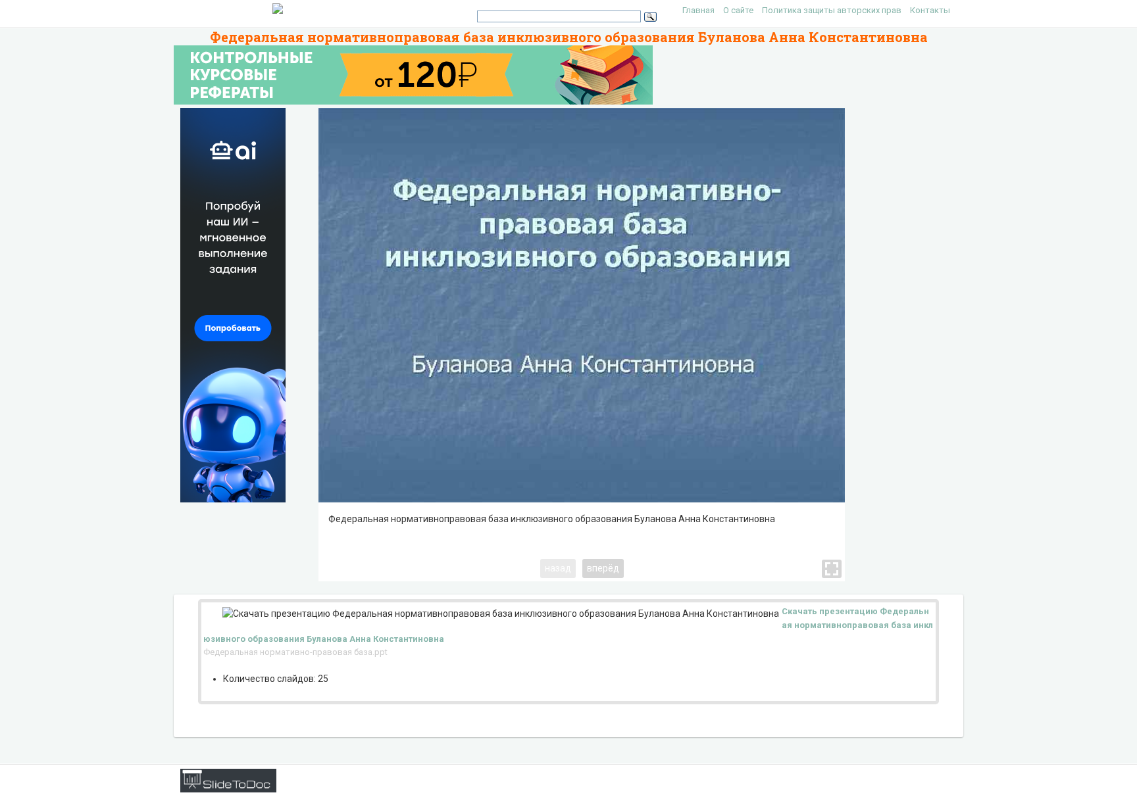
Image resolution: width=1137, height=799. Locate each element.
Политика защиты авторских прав (831, 10)
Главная (698, 10)
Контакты (930, 10)
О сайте (738, 10)
